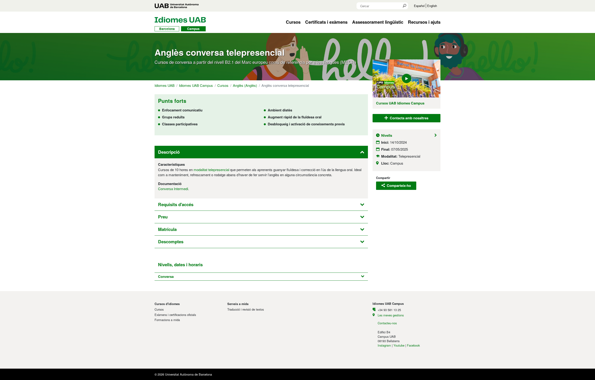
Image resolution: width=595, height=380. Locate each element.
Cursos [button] (293, 22)
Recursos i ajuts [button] (424, 22)
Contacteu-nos (387, 323)
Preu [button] (163, 217)
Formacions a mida (167, 320)
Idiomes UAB (165, 85)
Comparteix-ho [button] (398, 185)
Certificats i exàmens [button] (326, 22)
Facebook (413, 345)
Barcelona (167, 28)
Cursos (222, 85)
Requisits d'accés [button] (175, 204)
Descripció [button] (169, 152)
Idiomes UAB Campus (196, 85)
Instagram (384, 345)
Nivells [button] (386, 135)
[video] (407, 78)
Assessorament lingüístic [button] (377, 22)
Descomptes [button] (170, 241)
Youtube (398, 345)
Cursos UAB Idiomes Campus (400, 103)
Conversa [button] (166, 276)
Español (419, 5)
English (432, 5)
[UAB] (177, 6)
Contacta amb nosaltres (408, 117)
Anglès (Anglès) (245, 85)
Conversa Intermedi (173, 188)
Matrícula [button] (167, 229)
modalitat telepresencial (211, 169)
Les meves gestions (391, 315)
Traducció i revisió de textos (245, 309)
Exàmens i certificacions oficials (175, 314)
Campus (193, 28)
